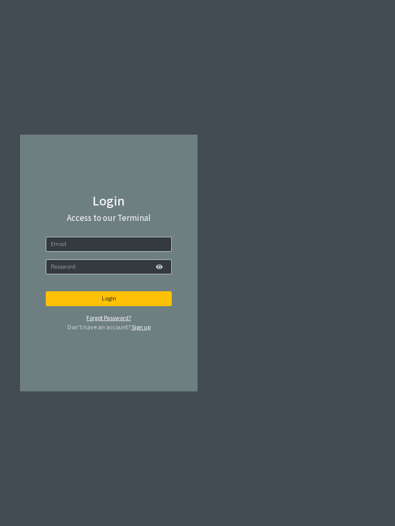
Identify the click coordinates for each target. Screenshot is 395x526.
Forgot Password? (108, 318)
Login (109, 299)
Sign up (141, 327)
